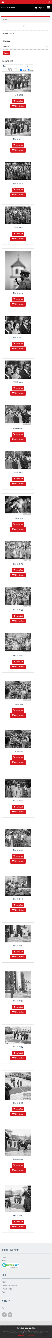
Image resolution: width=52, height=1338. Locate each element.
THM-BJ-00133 (18, 184)
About (4, 1282)
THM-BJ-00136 (18, 428)
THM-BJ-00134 (18, 293)
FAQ (3, 1292)
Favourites (6, 47)
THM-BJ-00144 (18, 899)
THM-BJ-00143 (18, 850)
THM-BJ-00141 (18, 704)
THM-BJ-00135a (18, 382)
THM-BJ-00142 (18, 801)
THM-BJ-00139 (18, 610)
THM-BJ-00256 (18, 1001)
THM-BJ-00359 (18, 1047)
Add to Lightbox (19, 106)
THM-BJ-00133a (18, 228)
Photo (4, 1261)
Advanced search (8, 33)
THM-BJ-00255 (18, 946)
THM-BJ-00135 (18, 338)
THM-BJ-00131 (18, 95)
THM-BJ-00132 (18, 139)
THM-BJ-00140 (18, 656)
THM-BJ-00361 (18, 1159)
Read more (30, 1336)
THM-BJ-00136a (18, 473)
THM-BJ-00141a (18, 751)
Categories (6, 41)
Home (4, 1257)
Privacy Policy (7, 1289)
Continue (21, 1336)
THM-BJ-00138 (18, 564)
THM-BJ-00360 (18, 1103)
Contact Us (5, 1308)
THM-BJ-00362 (18, 1216)
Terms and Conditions (9, 1285)
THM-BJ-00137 (18, 518)
